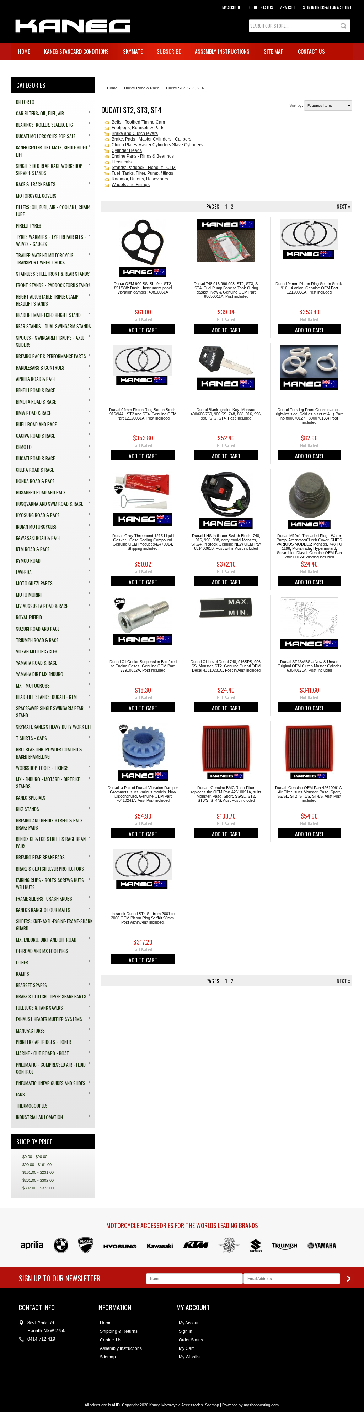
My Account (232, 7)
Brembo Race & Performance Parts (48, 356)
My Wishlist (189, 1356)
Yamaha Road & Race (34, 663)
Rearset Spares (29, 985)
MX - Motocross (30, 685)
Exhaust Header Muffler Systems (46, 1019)
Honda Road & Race (32, 481)
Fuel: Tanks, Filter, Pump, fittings (142, 173)
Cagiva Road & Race (33, 435)
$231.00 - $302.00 (38, 1180)
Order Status (261, 7)
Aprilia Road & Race (33, 379)
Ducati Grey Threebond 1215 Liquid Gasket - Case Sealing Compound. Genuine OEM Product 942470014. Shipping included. (143, 542)
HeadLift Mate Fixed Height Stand (46, 315)
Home (112, 88)
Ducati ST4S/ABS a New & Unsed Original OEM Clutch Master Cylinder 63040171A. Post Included (309, 666)
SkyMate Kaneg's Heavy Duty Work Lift (54, 726)
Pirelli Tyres (28, 225)
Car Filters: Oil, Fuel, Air (37, 113)
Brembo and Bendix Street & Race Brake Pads (49, 824)
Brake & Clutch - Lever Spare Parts (48, 996)
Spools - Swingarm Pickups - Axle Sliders (47, 341)
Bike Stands (25, 809)
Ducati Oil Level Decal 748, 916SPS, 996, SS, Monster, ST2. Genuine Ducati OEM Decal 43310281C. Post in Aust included (226, 666)
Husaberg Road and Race (38, 492)
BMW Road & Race (31, 413)
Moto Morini (26, 594)
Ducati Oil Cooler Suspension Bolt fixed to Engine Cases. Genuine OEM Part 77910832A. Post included (143, 666)
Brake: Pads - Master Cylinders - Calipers (151, 139)
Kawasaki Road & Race (35, 538)
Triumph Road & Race (34, 640)
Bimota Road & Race (33, 401)
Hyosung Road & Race (35, 515)
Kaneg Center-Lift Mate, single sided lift (49, 151)
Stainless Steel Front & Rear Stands (50, 274)
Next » (343, 206)
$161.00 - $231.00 (38, 1172)
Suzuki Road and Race (35, 629)
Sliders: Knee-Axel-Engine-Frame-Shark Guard (51, 925)
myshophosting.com (261, 1405)
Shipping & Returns (119, 1331)
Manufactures (28, 1030)
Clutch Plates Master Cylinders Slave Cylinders (157, 145)
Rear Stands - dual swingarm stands (51, 326)
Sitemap (108, 1356)
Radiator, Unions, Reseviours (140, 179)
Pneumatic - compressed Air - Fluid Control (48, 1068)
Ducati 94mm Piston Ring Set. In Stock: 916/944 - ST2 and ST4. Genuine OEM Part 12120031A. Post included (143, 413)
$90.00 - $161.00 (37, 1164)
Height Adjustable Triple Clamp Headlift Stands (45, 300)
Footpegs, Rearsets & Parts (138, 128)
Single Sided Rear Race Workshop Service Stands (46, 169)
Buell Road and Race (34, 424)
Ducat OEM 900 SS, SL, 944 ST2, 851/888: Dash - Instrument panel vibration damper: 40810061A (143, 287)
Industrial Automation (37, 1117)
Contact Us (110, 1339)
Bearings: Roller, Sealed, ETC (42, 124)
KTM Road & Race (30, 549)
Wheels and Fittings (131, 184)
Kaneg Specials (31, 797)
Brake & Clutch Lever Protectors (50, 868)
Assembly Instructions (121, 1348)
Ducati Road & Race (33, 458)
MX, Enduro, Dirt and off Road (43, 939)
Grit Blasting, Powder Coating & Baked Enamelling (49, 753)
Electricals (122, 162)
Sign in (308, 7)
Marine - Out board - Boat (40, 1053)
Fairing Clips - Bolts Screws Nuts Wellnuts (47, 883)
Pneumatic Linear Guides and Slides (48, 1083)
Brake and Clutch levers (135, 133)
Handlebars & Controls (37, 367)
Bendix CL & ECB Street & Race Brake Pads (49, 842)
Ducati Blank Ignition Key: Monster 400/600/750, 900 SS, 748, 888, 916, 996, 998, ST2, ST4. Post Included (226, 413)
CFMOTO (21, 447)
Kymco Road (26, 560)
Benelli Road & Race (33, 390)
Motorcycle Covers (36, 195)
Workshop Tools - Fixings (40, 768)
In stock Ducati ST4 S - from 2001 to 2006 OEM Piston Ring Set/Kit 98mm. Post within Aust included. (143, 918)
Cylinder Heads (127, 150)
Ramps (22, 973)
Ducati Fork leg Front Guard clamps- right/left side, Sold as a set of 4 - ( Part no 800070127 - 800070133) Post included (309, 416)
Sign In (185, 1331)
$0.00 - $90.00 (34, 1157)
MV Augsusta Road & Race (39, 606)
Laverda (21, 572)
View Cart (288, 7)
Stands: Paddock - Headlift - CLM (144, 167)
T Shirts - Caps (29, 738)
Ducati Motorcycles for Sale (43, 136)
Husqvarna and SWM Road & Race (47, 504)
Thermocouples (32, 1105)
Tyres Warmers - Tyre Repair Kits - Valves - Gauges (48, 240)
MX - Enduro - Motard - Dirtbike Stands (45, 783)
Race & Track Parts (33, 184)
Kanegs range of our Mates (40, 910)
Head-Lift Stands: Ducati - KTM (44, 697)
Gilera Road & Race (35, 469)
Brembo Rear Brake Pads (38, 857)
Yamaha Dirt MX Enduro (37, 674)
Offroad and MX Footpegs (42, 950)
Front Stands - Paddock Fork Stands (51, 285)
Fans (18, 1094)
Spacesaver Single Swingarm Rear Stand (47, 712)
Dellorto (25, 101)
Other (19, 962)
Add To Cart (143, 329)
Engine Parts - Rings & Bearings (143, 156)
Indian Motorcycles (34, 526)
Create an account (336, 7)
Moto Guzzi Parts (32, 583)
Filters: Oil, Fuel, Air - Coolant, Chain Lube (50, 210)
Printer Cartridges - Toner (41, 1042)
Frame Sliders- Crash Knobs (41, 898)
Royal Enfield (29, 617)
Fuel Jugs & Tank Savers (37, 1008)
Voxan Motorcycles (34, 651)
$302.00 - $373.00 (38, 1188)
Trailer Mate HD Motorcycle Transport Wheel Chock (42, 259)
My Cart (186, 1348)
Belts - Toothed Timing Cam (138, 122)
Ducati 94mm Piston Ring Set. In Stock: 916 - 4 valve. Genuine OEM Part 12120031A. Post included (309, 287)
